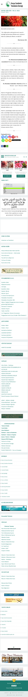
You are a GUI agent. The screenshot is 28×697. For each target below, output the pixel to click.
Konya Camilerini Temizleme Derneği (14, 688)
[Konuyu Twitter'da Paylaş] (5, 146)
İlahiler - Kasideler (6, 559)
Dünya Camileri (4, 483)
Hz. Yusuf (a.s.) (5, 546)
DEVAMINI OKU (7, 176)
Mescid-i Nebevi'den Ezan (8, 578)
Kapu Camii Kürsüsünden (6, 618)
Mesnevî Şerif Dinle (6, 583)
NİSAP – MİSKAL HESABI (7, 400)
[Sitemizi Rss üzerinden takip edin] (15, 685)
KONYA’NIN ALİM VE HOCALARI (9, 371)
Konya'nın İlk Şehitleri (7, 337)
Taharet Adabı (5, 425)
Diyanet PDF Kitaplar (7, 439)
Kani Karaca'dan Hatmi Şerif (8, 528)
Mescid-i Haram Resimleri (6, 460)
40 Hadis (3, 286)
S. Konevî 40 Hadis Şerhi (7, 295)
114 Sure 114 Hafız (6, 260)
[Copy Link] (6, 140)
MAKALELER (4, 392)
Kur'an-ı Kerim (4, 611)
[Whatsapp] (3, 140)
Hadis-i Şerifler (5, 311)
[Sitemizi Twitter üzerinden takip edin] (14, 685)
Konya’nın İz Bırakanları (7, 406)
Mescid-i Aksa (4, 476)
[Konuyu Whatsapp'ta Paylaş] (7, 146)
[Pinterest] (13, 137)
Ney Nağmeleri (5, 588)
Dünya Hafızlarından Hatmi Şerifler (10, 250)
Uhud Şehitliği (4, 473)
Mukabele (3, 614)
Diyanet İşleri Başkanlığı (6, 621)
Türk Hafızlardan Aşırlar (7, 533)
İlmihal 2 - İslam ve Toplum (8, 434)
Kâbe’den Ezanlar (5, 539)
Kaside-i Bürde (5, 291)
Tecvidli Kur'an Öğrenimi (7, 257)
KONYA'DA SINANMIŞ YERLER (9, 375)
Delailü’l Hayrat (5, 308)
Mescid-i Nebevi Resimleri (6, 463)
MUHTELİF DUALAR (6, 394)
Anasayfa (3, 12)
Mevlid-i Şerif (5, 293)
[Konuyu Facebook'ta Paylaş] (2, 146)
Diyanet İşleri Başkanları (7, 379)
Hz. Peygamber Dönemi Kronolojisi (10, 313)
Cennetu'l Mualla (4, 470)
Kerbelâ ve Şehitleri (6, 330)
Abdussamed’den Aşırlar (7, 530)
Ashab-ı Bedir (5, 325)
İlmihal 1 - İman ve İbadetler (9, 432)
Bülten (7, 12)
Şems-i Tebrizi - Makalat (8, 437)
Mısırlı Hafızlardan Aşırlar (8, 535)
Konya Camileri (4, 490)
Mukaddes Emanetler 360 (8, 300)
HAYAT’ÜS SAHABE (6, 347)
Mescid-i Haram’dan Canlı (8, 555)
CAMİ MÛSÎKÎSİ (5, 386)
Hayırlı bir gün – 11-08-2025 (7, 169)
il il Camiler (3, 628)
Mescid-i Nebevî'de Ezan (7, 541)
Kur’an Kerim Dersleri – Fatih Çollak (10, 253)
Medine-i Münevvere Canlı (8, 557)
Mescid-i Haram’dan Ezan (8, 576)
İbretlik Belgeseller (6, 544)
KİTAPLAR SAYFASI (9, 423)
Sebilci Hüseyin (5, 585)
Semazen (3, 624)
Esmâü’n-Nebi (5, 282)
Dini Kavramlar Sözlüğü (7, 443)
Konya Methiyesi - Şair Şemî (8, 402)
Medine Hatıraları (6, 445)
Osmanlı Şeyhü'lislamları (7, 377)
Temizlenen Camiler (5, 496)
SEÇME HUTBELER (6, 388)
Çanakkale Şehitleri (6, 332)
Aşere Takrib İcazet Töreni (8, 564)
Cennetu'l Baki (4, 467)
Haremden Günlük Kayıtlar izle (7, 634)
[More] (10, 140)
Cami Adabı (4, 428)
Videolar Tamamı (9, 526)
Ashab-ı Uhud (4, 327)
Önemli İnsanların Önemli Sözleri (9, 396)
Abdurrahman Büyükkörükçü (8, 566)
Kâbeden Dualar (5, 537)
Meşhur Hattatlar (5, 408)
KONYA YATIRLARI (6, 373)
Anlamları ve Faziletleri (7, 240)
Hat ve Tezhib (4, 493)
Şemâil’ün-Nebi (5, 289)
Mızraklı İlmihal (5, 448)
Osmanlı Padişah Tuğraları (8, 404)
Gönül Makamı (5, 561)
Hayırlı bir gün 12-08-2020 (20, 169)
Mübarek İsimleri (5, 284)
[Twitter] (6, 137)
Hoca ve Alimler (4, 480)
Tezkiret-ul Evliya (5, 441)
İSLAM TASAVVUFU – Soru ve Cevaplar (11, 450)
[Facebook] (2, 137)
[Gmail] (16, 137)
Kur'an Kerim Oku (5, 262)
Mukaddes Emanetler (6, 297)
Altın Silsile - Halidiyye (7, 365)
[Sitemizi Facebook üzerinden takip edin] (12, 685)
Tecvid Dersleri (5, 255)
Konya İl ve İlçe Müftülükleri (8, 381)
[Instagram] (9, 137)
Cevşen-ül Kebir (5, 550)
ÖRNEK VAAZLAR (5, 390)
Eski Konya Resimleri (5, 486)
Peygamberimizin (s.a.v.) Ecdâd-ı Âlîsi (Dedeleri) (13, 315)
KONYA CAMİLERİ (5, 383)
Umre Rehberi (5, 430)
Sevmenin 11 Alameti (6, 306)
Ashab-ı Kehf (4, 548)
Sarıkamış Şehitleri (6, 335)
